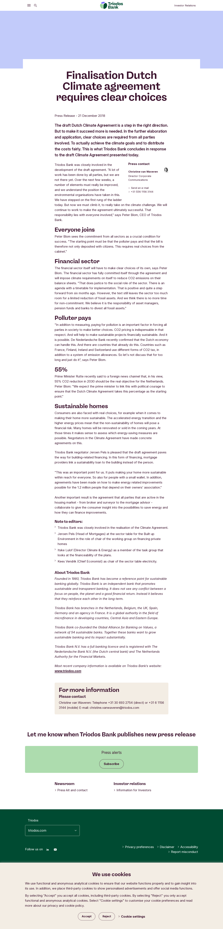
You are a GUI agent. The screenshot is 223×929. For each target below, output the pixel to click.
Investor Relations (185, 5)
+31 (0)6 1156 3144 (142, 191)
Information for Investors (134, 790)
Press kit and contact (72, 790)
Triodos (33, 820)
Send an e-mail (140, 187)
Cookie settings (133, 916)
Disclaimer (167, 847)
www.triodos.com (68, 671)
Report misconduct (184, 852)
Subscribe (111, 764)
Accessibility (189, 847)
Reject (107, 916)
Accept (86, 916)
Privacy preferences (139, 847)
